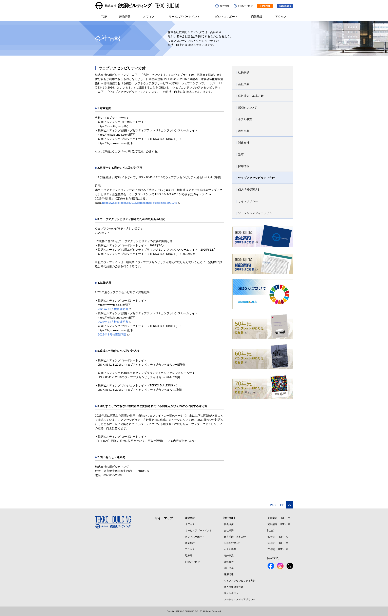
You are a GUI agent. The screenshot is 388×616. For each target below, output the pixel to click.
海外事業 (229, 555)
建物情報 (190, 518)
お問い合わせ (192, 561)
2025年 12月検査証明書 (113, 321)
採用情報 (229, 574)
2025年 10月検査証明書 (113, 309)
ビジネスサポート (195, 536)
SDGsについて (232, 543)
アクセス (190, 549)
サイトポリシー (232, 593)
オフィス (190, 524)
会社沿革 (229, 568)
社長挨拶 (229, 524)
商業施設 (190, 543)
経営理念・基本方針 (235, 536)
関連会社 (229, 561)
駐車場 (188, 555)
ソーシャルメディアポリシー (239, 599)
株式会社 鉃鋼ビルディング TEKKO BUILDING (137, 5)
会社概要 (229, 530)
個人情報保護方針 (233, 586)
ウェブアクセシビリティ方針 (239, 580)
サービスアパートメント (198, 530)
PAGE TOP (277, 505)
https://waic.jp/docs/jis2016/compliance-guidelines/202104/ (139, 202)
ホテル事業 (230, 549)
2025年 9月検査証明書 (112, 334)
